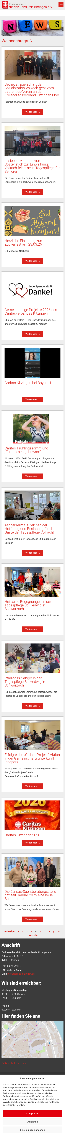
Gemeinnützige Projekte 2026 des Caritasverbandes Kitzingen (31, 311)
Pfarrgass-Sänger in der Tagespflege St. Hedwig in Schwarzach (25, 681)
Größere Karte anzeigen (14, 1063)
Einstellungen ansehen (32, 1129)
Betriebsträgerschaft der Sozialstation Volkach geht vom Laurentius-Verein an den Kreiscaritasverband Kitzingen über (32, 89)
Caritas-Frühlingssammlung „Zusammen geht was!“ (26, 450)
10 (59, 931)
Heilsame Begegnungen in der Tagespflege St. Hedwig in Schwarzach (28, 605)
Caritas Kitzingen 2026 (22, 835)
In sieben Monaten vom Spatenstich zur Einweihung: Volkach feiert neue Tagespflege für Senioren (32, 166)
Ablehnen (32, 1121)
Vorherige (9, 931)
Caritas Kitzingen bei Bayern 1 (28, 383)
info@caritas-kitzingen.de (20, 973)
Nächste (33, 935)
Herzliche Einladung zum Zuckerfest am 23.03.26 (24, 242)
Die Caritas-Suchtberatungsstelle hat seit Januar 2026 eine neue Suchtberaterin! (30, 895)
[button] (60, 4)
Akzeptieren (32, 1113)
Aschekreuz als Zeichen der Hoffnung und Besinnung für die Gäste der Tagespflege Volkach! (29, 528)
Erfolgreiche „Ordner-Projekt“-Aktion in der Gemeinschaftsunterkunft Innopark (32, 758)
